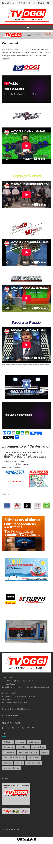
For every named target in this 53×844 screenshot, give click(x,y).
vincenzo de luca (11, 768)
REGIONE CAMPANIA (14, 757)
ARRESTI (8, 742)
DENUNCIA (9, 752)
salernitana (34, 757)
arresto (20, 742)
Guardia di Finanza (28, 752)
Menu (41, 3)
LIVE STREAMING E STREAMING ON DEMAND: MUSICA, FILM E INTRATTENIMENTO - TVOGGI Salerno (25, 454)
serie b (19, 763)
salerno (7, 763)
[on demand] (26, 68)
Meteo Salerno (14, 481)
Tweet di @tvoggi (10, 829)
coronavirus (38, 747)
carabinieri (23, 747)
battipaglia (34, 742)
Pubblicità (7, 778)
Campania (8, 747)
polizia (44, 752)
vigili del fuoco (33, 763)
